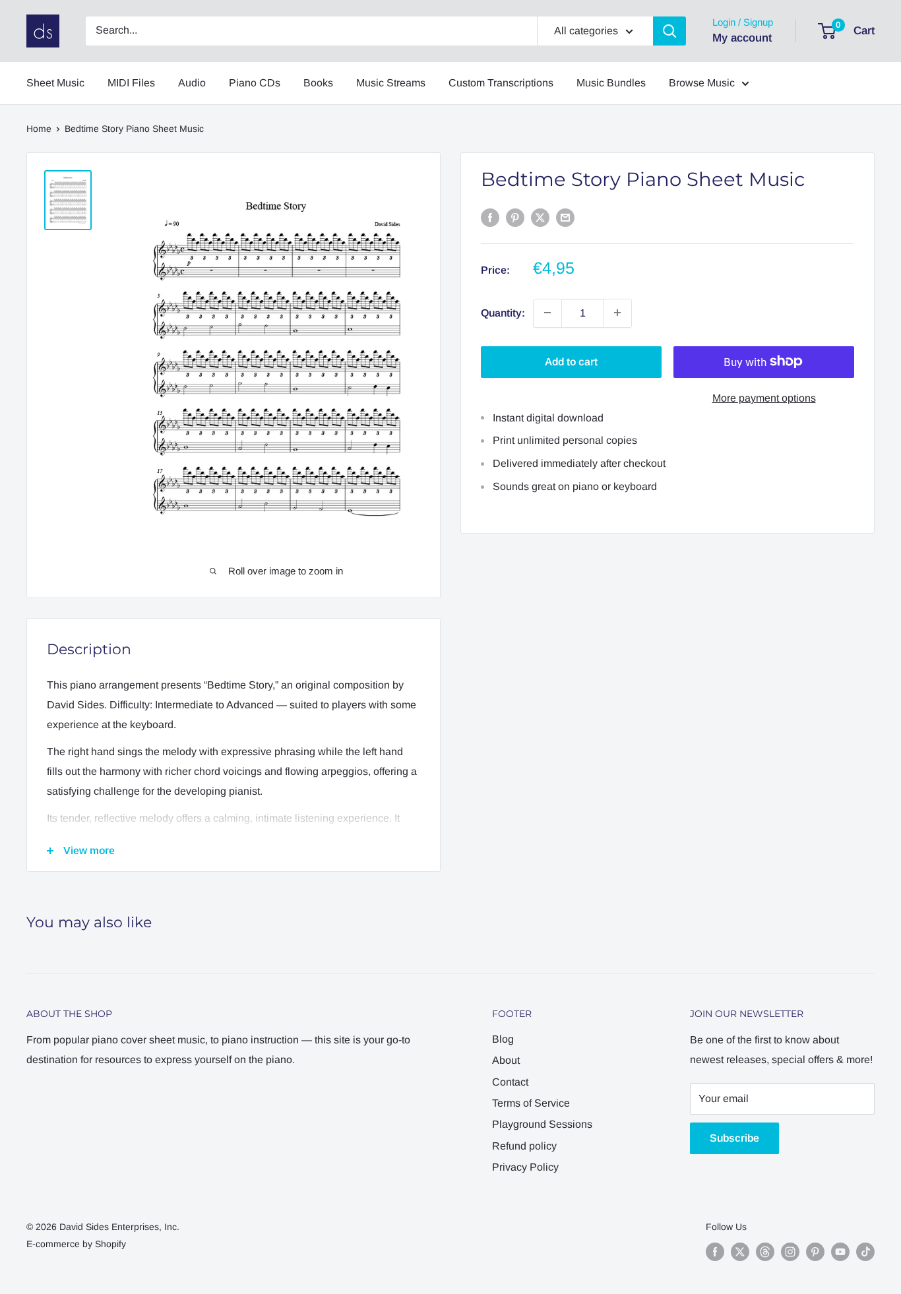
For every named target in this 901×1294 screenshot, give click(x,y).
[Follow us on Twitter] (740, 1252)
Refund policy (524, 1146)
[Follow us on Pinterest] (815, 1252)
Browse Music (702, 82)
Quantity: (503, 312)
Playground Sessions (542, 1124)
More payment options (764, 397)
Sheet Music (55, 82)
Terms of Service (531, 1103)
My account (742, 38)
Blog (503, 1039)
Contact (510, 1082)
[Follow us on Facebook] (715, 1252)
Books (318, 82)
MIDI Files (131, 82)
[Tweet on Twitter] (540, 217)
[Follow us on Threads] (765, 1252)
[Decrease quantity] (547, 312)
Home (38, 128)
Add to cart (571, 361)
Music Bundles (611, 82)
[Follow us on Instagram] (790, 1252)
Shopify (110, 1244)
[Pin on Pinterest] (515, 217)
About (506, 1060)
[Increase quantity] (617, 312)
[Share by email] (565, 217)
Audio (192, 82)
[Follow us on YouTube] (840, 1252)
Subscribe (734, 1138)
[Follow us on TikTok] (865, 1252)
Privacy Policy (525, 1167)
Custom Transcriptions (501, 82)
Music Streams (390, 82)
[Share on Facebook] (490, 217)
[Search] (669, 31)
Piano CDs (254, 82)
